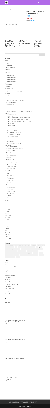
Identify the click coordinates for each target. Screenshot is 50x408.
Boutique (8, 63)
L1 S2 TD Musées (11, 125)
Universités (7, 113)
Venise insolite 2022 (11, 168)
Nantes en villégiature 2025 (12, 161)
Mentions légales (24, 402)
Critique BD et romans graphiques (11, 266)
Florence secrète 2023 (11, 166)
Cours (29, 245)
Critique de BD (9, 84)
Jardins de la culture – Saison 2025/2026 (14, 91)
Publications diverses (10, 104)
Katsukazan (7, 251)
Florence (33, 247)
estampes (12, 247)
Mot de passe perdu (11, 193)
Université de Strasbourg (11, 114)
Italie (26, 249)
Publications (7, 93)
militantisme (24, 251)
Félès (37, 247)
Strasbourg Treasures (11, 138)
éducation (18, 256)
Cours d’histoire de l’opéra (12, 81)
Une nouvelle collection (10, 108)
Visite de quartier (35, 255)
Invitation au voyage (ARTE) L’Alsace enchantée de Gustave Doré (19, 111)
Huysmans (13, 249)
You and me (7, 170)
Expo (16, 247)
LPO (16, 251)
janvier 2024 (7, 207)
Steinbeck (40, 253)
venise (21, 255)
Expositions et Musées (10, 150)
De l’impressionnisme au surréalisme (14, 134)
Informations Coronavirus (14, 402)
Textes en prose (9, 106)
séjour (12, 255)
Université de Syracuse (10, 129)
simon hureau (35, 253)
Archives (8, 173)
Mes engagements (10, 175)
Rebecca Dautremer (21, 253)
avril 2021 (7, 228)
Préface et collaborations (11, 102)
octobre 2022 (7, 217)
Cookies (26, 401)
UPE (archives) (9, 139)
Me (6, 171)
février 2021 (7, 232)
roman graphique (29, 253)
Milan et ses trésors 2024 (12, 164)
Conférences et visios (10, 70)
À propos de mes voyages (11, 155)
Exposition (20, 247)
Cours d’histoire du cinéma (12, 79)
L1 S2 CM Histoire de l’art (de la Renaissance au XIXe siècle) (19, 121)
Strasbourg (7, 255)
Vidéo (7, 109)
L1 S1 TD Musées (11, 123)
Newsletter (9, 195)
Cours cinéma (33, 245)
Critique (6, 83)
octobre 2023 (7, 209)
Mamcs (19, 251)
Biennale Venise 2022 (17, 245)
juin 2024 (7, 204)
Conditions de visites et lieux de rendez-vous (14, 148)
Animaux (6, 262)
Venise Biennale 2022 (27, 255)
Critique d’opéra (9, 86)
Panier (8, 197)
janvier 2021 (7, 234)
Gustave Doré (7, 249)
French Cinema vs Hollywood (12, 136)
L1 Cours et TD (10, 116)
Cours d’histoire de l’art (11, 77)
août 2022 (7, 219)
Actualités (7, 62)
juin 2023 (7, 211)
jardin (42, 249)
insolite (22, 249)
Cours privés (7, 72)
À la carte (8, 74)
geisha (40, 247)
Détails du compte (10, 189)
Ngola (15, 253)
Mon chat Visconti (11, 180)
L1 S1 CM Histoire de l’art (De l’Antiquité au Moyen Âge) (19, 117)
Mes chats (9, 177)
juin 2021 (7, 224)
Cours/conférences (10, 75)
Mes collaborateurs (10, 97)
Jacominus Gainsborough (32, 249)
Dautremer (7, 247)
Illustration (18, 249)
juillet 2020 (7, 240)
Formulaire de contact (11, 191)
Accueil (6, 9)
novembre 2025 (8, 202)
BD (6, 245)
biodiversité (24, 245)
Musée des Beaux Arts (9, 253)
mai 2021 (7, 226)
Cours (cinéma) (8, 286)
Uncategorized (8, 279)
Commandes (9, 185)
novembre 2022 (8, 215)
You (6, 184)
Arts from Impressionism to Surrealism (14, 132)
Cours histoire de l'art (41, 245)
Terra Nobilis (8, 157)
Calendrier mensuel (9, 65)
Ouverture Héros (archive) (13, 127)
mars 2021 (7, 230)
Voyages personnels (10, 159)
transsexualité (16, 255)
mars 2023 (7, 213)
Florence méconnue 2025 (12, 162)
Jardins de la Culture (9, 88)
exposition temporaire (27, 247)
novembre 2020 (8, 238)
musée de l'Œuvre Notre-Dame (32, 251)
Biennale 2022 (10, 245)
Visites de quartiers (9, 152)
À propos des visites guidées (11, 146)
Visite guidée (10, 9)
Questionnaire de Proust (10, 275)
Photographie (7, 270)
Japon (39, 249)
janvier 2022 (7, 221)
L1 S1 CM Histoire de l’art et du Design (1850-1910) (18, 119)
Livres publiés (8, 95)
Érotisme (13, 256)
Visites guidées (8, 145)
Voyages (6, 154)
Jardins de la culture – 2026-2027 (12, 89)
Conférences (7, 69)
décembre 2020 (8, 236)
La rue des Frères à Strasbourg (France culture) (16, 100)
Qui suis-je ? (9, 182)
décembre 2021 (8, 223)
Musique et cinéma (10, 141)
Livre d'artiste (7, 268)
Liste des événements (10, 67)
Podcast (7, 99)
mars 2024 (7, 206)
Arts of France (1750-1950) (12, 130)
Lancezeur (12, 251)
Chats (6, 264)
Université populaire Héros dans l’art (14, 143)
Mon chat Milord (11, 178)
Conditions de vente (11, 187)
